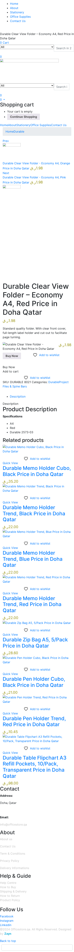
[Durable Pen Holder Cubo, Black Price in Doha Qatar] (37, 660)
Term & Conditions (12, 853)
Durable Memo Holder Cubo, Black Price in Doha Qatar (37, 471)
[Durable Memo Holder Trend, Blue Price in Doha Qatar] (37, 533)
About (14, 8)
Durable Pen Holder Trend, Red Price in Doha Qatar (34, 721)
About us (6, 839)
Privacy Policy (9, 861)
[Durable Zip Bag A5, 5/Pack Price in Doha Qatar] (37, 622)
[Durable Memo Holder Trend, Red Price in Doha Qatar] (37, 579)
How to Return (10, 896)
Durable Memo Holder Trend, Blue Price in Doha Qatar (33, 559)
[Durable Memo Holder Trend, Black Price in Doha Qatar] (37, 488)
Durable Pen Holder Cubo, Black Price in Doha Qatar (34, 682)
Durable (19, 131)
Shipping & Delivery (13, 891)
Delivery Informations (14, 868)
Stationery (17, 12)
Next (6, 173)
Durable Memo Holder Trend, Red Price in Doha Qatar (32, 604)
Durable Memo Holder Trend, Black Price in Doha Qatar (34, 513)
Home (14, 3)
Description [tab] (18, 396)
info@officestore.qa (13, 824)
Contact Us (18, 21)
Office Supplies (20, 16)
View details (11, 274)
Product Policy (10, 900)
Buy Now (12, 356)
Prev (6, 141)
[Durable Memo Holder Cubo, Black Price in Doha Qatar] (37, 449)
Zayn (7, 933)
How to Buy (8, 887)
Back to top (8, 941)
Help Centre (8, 883)
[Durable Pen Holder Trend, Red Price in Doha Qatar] (37, 699)
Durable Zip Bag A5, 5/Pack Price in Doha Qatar (35, 643)
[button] (2, 99)
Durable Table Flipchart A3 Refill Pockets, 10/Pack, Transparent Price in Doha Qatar (34, 767)
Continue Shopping (23, 117)
